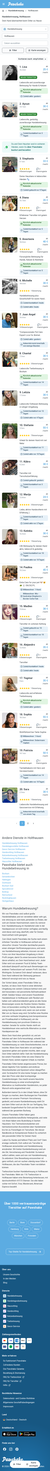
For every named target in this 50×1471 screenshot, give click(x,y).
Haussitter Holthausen (12, 861)
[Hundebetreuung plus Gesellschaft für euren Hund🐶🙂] (25, 293)
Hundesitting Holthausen (13, 852)
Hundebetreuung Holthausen (14, 843)
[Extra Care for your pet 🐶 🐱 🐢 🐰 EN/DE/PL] (25, 582)
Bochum (5, 873)
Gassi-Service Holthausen (13, 849)
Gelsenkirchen (8, 876)
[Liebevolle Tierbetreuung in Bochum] (25, 369)
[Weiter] (33, 823)
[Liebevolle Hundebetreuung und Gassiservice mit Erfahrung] (25, 801)
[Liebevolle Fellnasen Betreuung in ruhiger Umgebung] (25, 404)
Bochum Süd (7, 886)
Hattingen (6, 879)
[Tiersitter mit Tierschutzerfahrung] (25, 474)
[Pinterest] (16, 1449)
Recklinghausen (9, 898)
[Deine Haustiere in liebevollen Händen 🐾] (25, 174)
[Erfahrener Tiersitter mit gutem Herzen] (25, 214)
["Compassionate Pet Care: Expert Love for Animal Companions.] (25, 330)
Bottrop (5, 892)
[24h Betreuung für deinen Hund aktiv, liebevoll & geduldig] (25, 545)
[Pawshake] (16, 4)
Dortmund (6, 883)
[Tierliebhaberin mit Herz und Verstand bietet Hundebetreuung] (25, 766)
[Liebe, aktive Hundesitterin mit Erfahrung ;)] (25, 509)
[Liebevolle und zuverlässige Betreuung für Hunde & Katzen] (25, 81)
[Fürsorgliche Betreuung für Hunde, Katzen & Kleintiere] (25, 256)
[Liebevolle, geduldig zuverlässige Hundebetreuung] (25, 119)
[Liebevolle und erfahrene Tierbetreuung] (25, 692)
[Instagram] (10, 1449)
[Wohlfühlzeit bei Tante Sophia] (25, 728)
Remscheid (7, 895)
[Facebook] (4, 1449)
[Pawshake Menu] (4, 4)
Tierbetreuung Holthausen (13, 858)
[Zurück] (16, 823)
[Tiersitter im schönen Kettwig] (25, 621)
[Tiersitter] (25, 657)
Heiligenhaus (8, 901)
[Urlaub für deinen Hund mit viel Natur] (25, 439)
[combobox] (25, 29)
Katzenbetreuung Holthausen (15, 855)
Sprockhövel (7, 889)
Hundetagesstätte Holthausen (15, 846)
